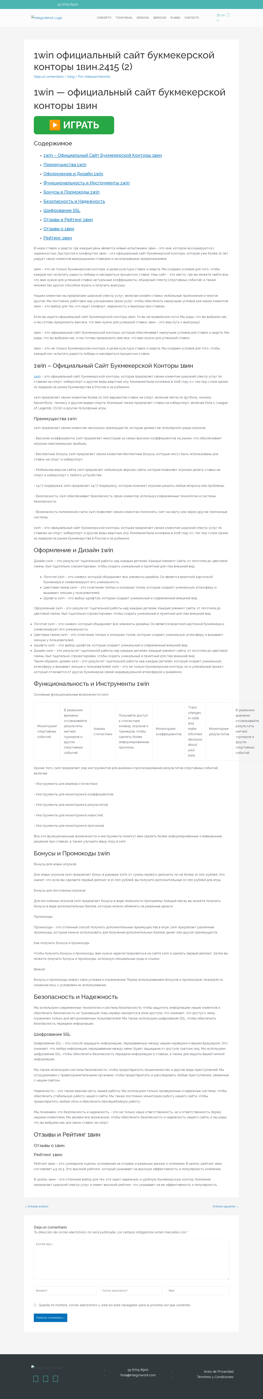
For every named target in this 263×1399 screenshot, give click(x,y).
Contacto (191, 17)
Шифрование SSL (61, 210)
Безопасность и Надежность (74, 201)
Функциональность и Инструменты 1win (86, 182)
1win (37, 376)
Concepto (104, 17)
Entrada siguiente (225, 1206)
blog (70, 76)
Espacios (143, 17)
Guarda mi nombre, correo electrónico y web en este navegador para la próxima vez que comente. (115, 1305)
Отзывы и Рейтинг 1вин (68, 219)
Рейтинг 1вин (57, 237)
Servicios (159, 17)
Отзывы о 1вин (58, 228)
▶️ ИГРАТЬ (74, 125)
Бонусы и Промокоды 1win (71, 192)
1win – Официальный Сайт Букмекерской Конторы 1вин (102, 155)
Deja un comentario (49, 76)
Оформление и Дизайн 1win (73, 173)
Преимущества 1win (64, 164)
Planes (175, 17)
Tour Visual (124, 17)
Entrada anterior (36, 1206)
